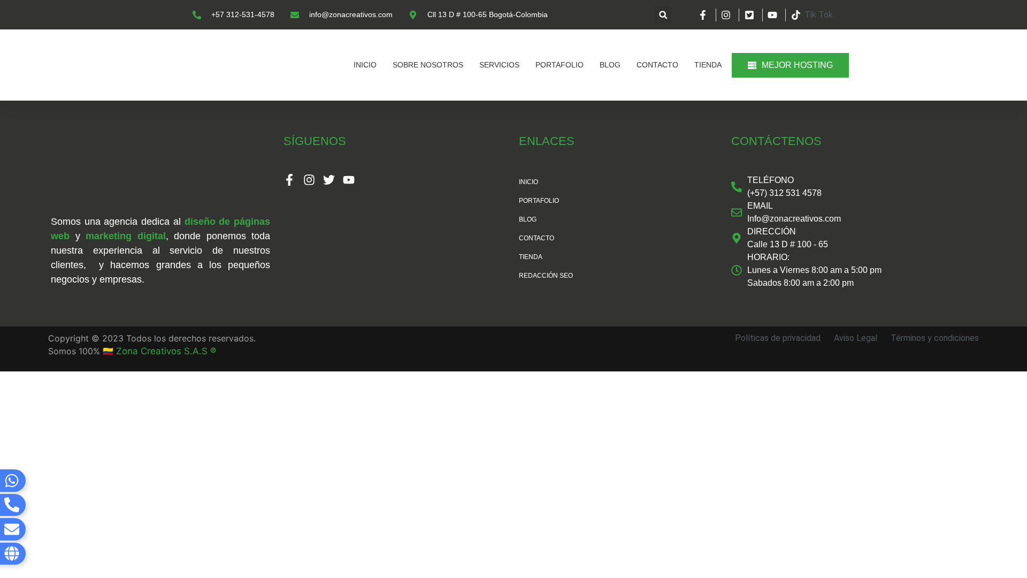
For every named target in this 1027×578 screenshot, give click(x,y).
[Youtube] (349, 180)
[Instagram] (309, 180)
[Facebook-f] (289, 180)
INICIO (365, 64)
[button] (663, 14)
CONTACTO (657, 64)
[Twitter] (329, 180)
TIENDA (708, 64)
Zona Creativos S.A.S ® (166, 351)
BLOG (610, 64)
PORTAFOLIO (559, 64)
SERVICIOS (499, 64)
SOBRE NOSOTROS (428, 64)
